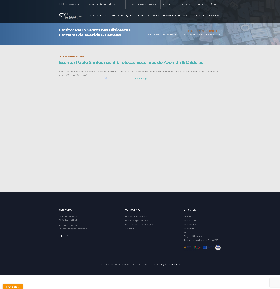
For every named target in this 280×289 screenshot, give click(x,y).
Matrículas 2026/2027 (206, 16)
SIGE (186, 232)
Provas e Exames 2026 (175, 16)
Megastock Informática (170, 264)
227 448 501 (74, 4)
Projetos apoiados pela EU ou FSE (201, 240)
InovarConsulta (183, 4)
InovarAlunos (190, 224)
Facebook (61, 236)
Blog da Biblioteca (193, 236)
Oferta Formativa (147, 16)
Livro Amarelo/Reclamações (139, 224)
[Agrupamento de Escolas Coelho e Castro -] (70, 15)
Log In (217, 4)
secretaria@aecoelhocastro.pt (107, 4)
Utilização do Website (136, 216)
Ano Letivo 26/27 (121, 16)
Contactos (130, 228)
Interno (200, 4)
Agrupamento (98, 16)
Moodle (166, 4)
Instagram (67, 236)
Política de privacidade (136, 220)
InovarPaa (189, 228)
